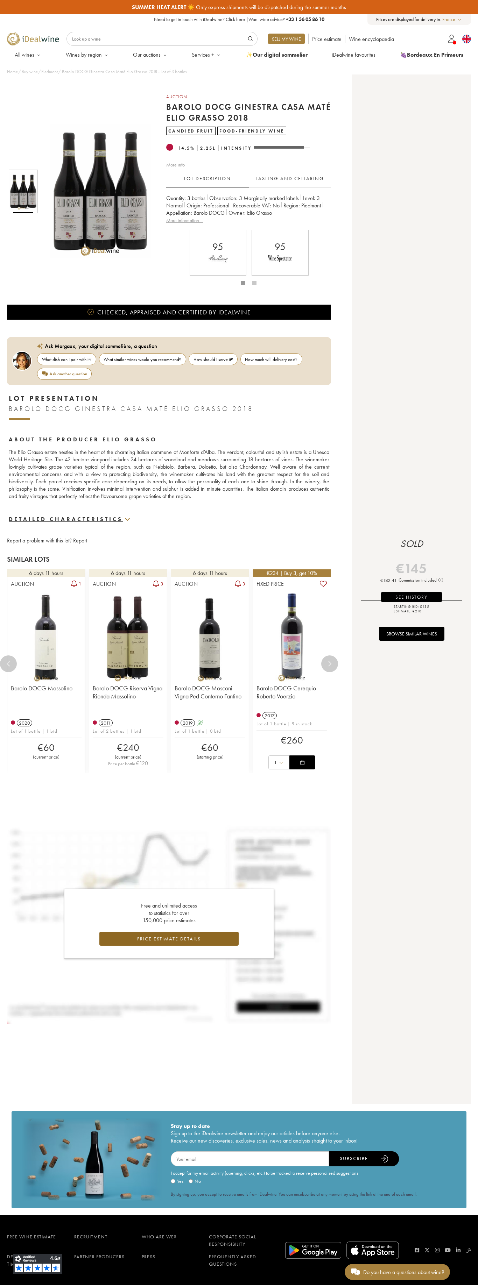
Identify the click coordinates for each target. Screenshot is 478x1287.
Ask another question (68, 374)
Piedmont (49, 71)
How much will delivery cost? (271, 359)
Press (148, 1256)
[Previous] (8, 663)
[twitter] (427, 1250)
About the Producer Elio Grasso (83, 439)
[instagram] (437, 1250)
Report (80, 540)
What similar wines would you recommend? (142, 359)
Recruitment (90, 1236)
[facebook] (417, 1250)
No (198, 1181)
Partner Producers (99, 1256)
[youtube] (448, 1250)
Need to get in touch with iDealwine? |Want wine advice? (239, 19)
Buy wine (30, 71)
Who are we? (159, 1236)
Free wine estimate (31, 1236)
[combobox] (452, 19)
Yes (180, 1181)
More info (175, 165)
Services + (203, 54)
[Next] (329, 663)
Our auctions (147, 54)
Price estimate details (169, 939)
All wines (24, 54)
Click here (235, 19)
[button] (96, 191)
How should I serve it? (213, 359)
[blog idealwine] (468, 1250)
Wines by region (84, 54)
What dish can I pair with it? (67, 359)
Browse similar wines (411, 634)
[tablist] (248, 178)
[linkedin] (458, 1250)
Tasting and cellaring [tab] (290, 178)
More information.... (184, 220)
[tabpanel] (248, 209)
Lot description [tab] (207, 178)
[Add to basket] (302, 762)
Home (12, 71)
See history (411, 597)
